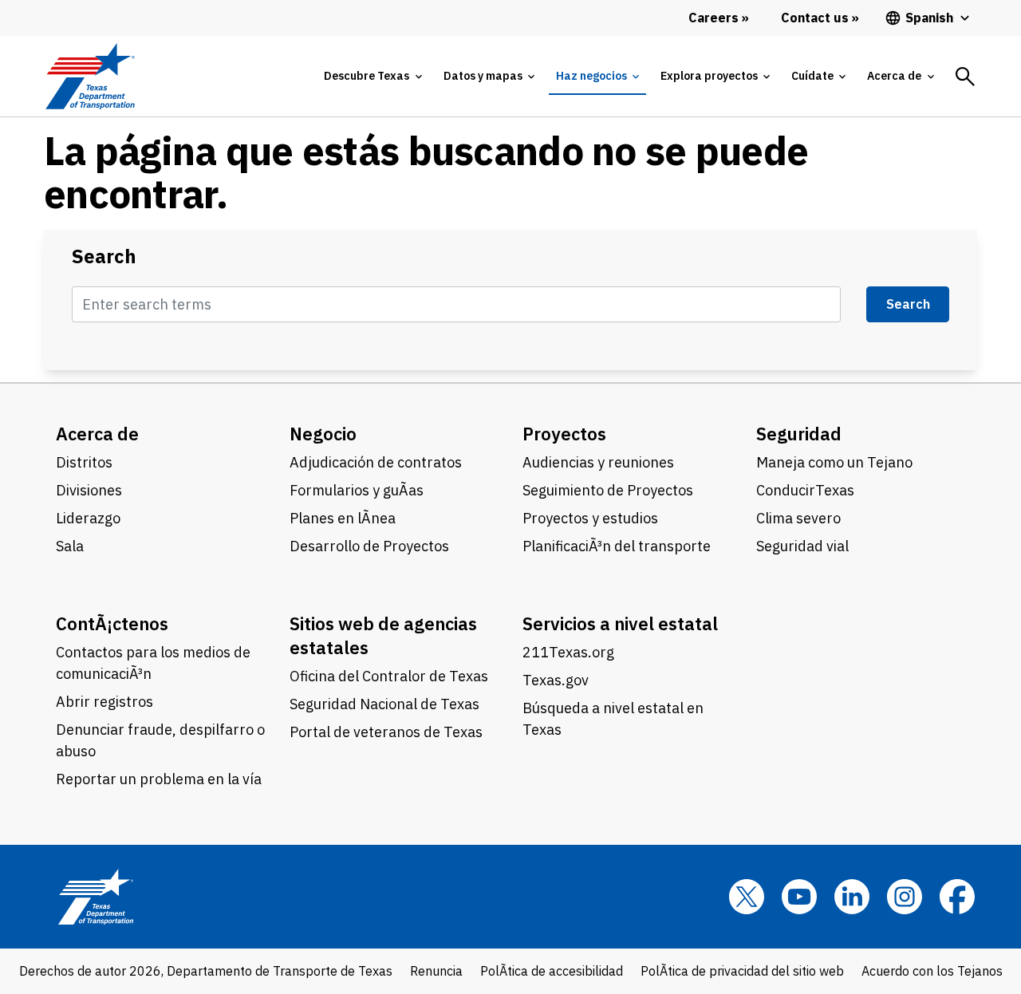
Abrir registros (104, 701)
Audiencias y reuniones (598, 462)
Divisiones (89, 490)
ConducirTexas (805, 490)
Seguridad (799, 433)
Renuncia (436, 971)
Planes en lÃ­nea (343, 518)
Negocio (323, 433)
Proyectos (564, 433)
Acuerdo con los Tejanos (932, 971)
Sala (70, 546)
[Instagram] (904, 896)
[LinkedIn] (851, 896)
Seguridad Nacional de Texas (384, 704)
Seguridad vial (802, 546)
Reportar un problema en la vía (159, 779)
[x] (746, 896)
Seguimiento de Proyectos (607, 490)
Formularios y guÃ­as (357, 490)
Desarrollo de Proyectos (369, 546)
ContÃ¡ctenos (112, 623)
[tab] (372, 76)
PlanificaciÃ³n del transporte (616, 546)
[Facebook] (957, 896)
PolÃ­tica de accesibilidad (551, 971)
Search (104, 256)
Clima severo (798, 518)
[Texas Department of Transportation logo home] (90, 76)
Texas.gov (555, 680)
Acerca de (97, 433)
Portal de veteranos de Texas (386, 732)
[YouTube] (799, 896)
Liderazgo (88, 518)
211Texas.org (568, 652)
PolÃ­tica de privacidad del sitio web (742, 971)
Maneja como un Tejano (834, 462)
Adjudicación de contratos (376, 462)
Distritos (84, 462)
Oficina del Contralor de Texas (389, 676)
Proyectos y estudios (590, 518)
